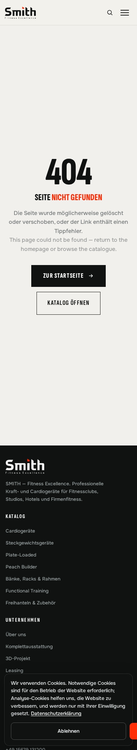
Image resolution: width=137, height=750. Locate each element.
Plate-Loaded (21, 555)
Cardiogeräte (20, 531)
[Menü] (124, 12)
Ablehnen (68, 731)
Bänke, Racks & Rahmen (33, 579)
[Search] (109, 12)
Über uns (16, 635)
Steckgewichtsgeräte (30, 543)
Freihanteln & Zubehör (31, 603)
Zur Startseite (63, 276)
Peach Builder (21, 567)
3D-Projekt (18, 659)
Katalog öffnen (68, 303)
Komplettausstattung (29, 647)
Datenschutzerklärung (56, 713)
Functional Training (27, 591)
